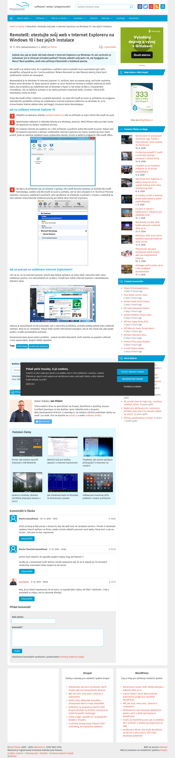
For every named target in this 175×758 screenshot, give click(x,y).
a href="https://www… (134, 348)
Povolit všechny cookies (132, 371)
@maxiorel (44, 421)
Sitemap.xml (31, 753)
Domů (11, 18)
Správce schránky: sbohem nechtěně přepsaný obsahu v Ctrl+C (26, 498)
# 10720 (112, 549)
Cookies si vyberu (132, 386)
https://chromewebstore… (137, 288)
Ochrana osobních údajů (61, 753)
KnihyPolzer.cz (146, 120)
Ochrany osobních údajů (72, 657)
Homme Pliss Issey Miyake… (137, 341)
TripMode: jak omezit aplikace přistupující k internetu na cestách (98, 462)
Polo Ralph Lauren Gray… (136, 295)
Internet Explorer (39, 346)
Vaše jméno (17, 617)
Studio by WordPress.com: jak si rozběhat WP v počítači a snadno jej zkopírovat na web (143, 723)
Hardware (78, 18)
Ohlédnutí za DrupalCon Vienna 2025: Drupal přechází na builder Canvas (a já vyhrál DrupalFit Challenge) (88, 710)
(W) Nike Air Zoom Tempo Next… (139, 328)
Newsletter (134, 18)
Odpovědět (26, 538)
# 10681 (112, 518)
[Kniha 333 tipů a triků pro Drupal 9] (141, 98)
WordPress (142, 673)
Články (21, 26)
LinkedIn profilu (93, 415)
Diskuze (93, 18)
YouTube (151, 6)
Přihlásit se (162, 6)
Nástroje (105, 18)
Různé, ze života (59, 18)
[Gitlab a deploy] (141, 62)
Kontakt (43, 753)
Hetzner (163, 747)
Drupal (87, 673)
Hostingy (121, 18)
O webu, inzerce (15, 753)
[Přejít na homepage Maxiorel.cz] (19, 9)
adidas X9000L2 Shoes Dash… (138, 315)
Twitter (145, 6)
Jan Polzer (52, 47)
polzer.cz (73, 415)
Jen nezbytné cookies (132, 379)
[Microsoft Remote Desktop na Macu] (63, 233)
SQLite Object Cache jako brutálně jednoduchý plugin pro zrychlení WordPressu (140, 696)
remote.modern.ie (55, 115)
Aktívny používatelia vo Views (138, 418)
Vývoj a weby (23, 18)
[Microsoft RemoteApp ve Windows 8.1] (63, 161)
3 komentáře (109, 47)
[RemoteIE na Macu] (63, 303)
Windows (22, 346)
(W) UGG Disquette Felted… (137, 308)
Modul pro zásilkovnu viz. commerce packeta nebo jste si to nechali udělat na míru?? (142, 411)
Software (40, 18)
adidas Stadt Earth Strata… (137, 301)
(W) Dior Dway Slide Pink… (136, 321)
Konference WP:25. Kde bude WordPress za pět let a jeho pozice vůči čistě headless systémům (142, 732)
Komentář (17, 627)
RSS (156, 6)
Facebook (140, 6)
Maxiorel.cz (39, 747)
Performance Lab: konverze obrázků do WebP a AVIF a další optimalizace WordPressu (142, 713)
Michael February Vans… (136, 335)
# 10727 (112, 582)
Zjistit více (30, 384)
